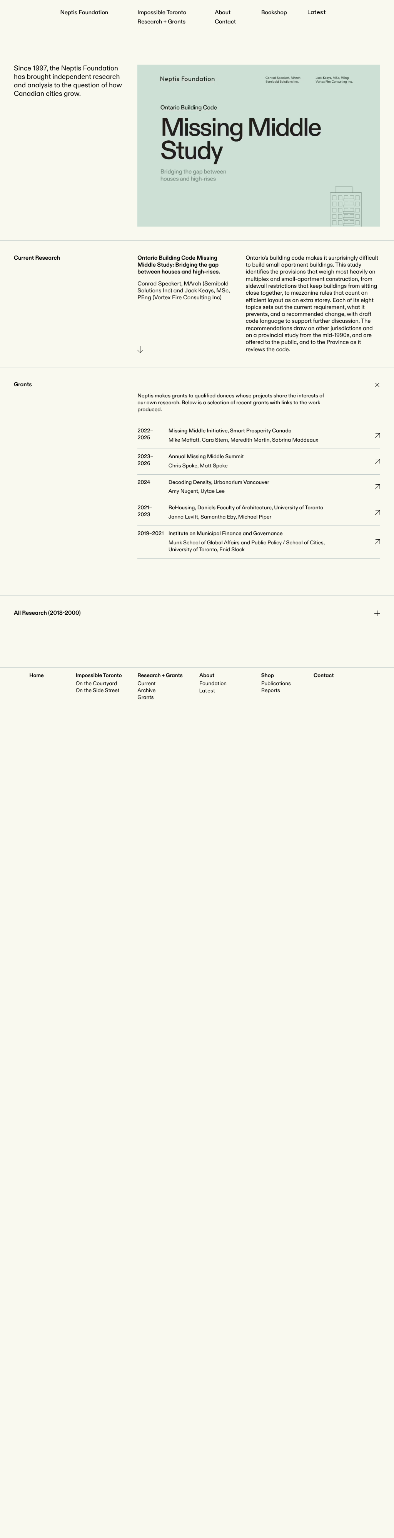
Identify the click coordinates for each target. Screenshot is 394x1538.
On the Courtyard (96, 683)
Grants (145, 697)
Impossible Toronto (161, 12)
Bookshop (274, 12)
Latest (316, 12)
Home (36, 675)
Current (146, 683)
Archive (146, 690)
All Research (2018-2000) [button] (47, 613)
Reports (270, 690)
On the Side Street (98, 690)
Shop (267, 675)
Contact (225, 21)
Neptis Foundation (84, 12)
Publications (276, 683)
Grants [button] (23, 384)
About (222, 12)
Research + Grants (161, 21)
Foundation (213, 683)
